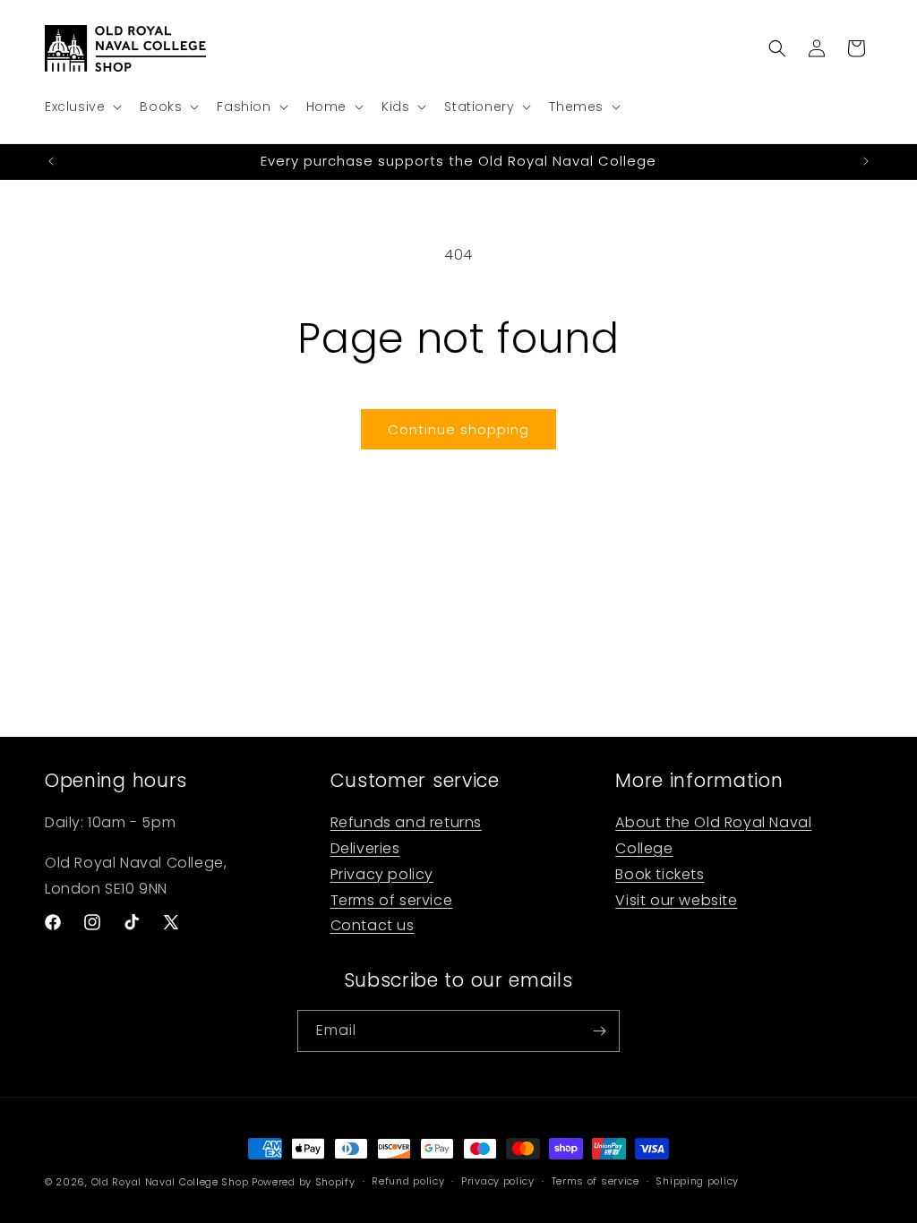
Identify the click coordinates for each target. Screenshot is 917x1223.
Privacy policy (381, 874)
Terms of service (391, 900)
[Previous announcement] (51, 161)
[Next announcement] (866, 161)
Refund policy (408, 1181)
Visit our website (676, 900)
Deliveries (365, 848)
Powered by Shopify (304, 1182)
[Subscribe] (599, 1031)
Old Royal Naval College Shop (170, 1182)
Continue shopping (458, 429)
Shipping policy (697, 1181)
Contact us (372, 925)
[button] (81, 106)
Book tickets (659, 874)
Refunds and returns (406, 822)
